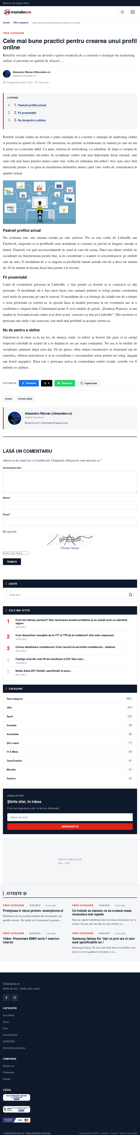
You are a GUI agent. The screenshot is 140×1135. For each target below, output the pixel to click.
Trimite (12, 561)
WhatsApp (66, 383)
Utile (9, 707)
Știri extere (13, 743)
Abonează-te (70, 826)
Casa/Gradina (14, 760)
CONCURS (9, 1041)
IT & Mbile (12, 751)
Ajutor (6, 1021)
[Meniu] (132, 12)
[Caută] (122, 12)
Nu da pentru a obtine (32, 120)
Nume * (7, 497)
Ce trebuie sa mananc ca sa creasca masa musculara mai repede (101, 912)
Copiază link (90, 383)
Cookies (104, 1133)
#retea (8, 398)
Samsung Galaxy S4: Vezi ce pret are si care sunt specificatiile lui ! (103, 940)
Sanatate (11, 725)
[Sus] (132, 1128)
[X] (14, 997)
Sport (10, 716)
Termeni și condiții (128, 1133)
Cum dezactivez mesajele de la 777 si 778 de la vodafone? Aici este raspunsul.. (65, 635)
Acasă (6, 22)
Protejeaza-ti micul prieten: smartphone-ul (33, 910)
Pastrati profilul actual (32, 105)
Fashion (11, 778)
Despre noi (8, 1065)
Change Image (70, 548)
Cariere (6, 1079)
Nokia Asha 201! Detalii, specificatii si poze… (44, 671)
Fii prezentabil (27, 113)
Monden (11, 769)
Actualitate (13, 734)
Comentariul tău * (13, 467)
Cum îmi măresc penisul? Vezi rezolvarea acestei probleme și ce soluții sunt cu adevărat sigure (71, 621)
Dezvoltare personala (14, 1048)
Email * (7, 514)
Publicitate (8, 1072)
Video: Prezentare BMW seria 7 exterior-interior (31, 940)
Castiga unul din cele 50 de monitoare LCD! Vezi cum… (50, 659)
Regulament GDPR (88, 1133)
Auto (5, 1028)
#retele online (25, 398)
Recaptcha (9, 531)
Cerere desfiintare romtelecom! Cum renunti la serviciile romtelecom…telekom (65, 647)
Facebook (31, 383)
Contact (114, 1133)
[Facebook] (6, 997)
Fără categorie (20, 22)
